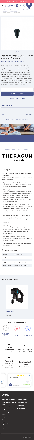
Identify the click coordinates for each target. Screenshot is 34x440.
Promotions (20, 405)
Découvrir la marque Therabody (17, 149)
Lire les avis (29, 114)
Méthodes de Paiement (8, 407)
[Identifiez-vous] (20, 5)
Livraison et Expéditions (8, 399)
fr (23, 436)
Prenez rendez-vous (28, 334)
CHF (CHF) (27, 436)
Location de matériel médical (5, 334)
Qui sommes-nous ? (22, 402)
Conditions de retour (8, 410)
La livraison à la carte (17, 334)
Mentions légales (22, 399)
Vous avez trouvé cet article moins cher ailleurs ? (17, 119)
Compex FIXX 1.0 (10, 311)
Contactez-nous (21, 408)
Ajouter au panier (17, 93)
